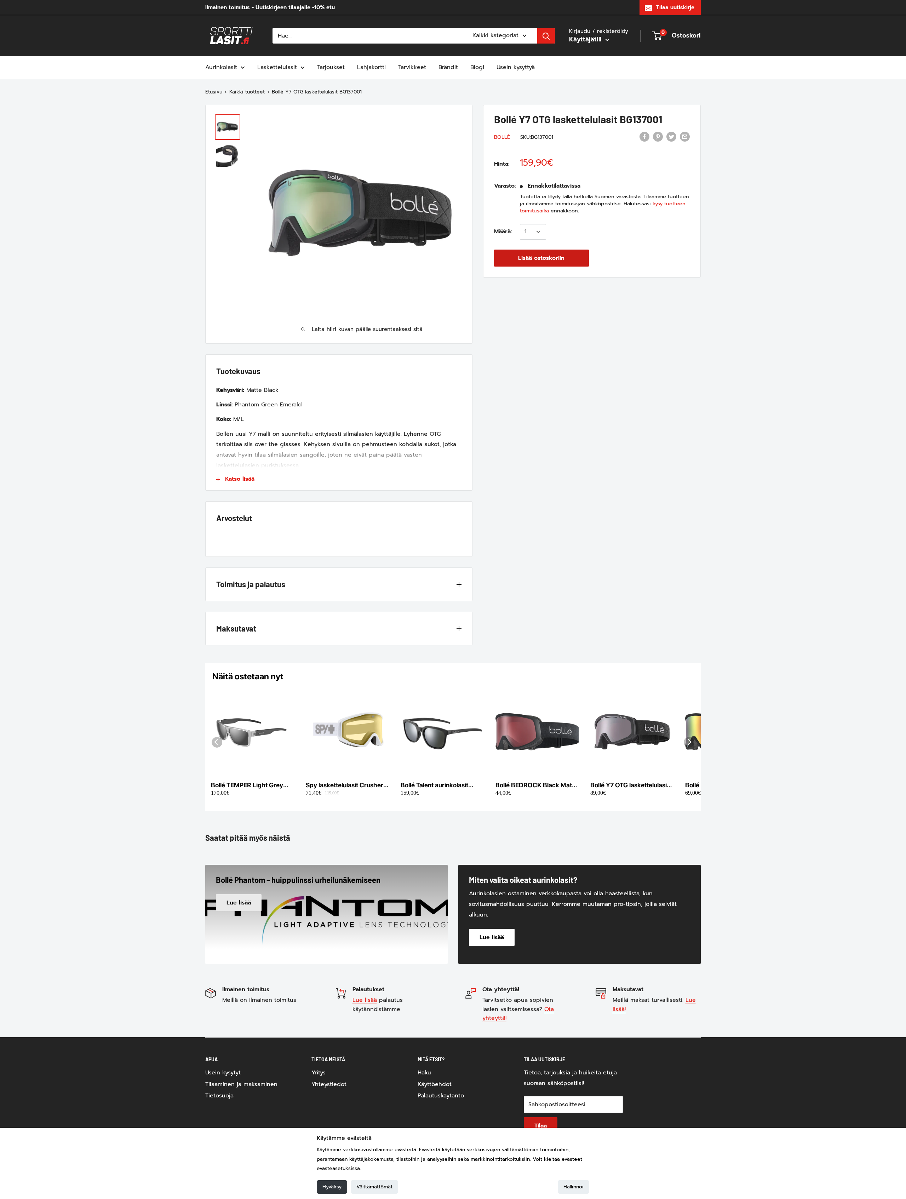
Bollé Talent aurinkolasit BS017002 (434, 785)
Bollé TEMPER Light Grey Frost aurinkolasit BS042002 (247, 785)
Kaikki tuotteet (247, 92)
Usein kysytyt (223, 1072)
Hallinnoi (573, 1187)
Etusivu (213, 92)
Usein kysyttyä (516, 67)
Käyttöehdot (435, 1084)
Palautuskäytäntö (441, 1095)
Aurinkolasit (221, 67)
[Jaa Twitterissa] (671, 136)
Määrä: (503, 231)
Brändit (448, 67)
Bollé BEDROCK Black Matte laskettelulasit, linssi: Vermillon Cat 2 (536, 785)
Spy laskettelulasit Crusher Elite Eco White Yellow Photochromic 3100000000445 (344, 785)
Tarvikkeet (412, 67)
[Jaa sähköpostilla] (685, 136)
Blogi (477, 67)
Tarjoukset (331, 67)
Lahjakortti (371, 67)
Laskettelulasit (277, 67)
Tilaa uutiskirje (675, 7)
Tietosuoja (219, 1095)
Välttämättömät (374, 1187)
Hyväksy (332, 1187)
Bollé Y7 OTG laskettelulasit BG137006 (629, 785)
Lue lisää (364, 1000)
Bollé (502, 137)
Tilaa (540, 1125)
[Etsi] (546, 36)
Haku (424, 1072)
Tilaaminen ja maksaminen (241, 1084)
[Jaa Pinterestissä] (658, 136)
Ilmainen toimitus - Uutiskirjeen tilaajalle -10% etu (270, 7)
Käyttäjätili (586, 39)
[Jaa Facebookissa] (644, 136)
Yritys (318, 1072)
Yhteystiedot (328, 1084)
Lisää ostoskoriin (541, 258)
